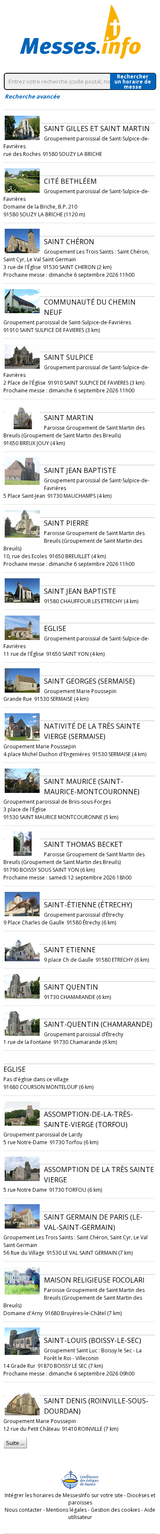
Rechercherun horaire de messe (132, 81)
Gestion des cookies (115, 1509)
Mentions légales (66, 1509)
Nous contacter (23, 1509)
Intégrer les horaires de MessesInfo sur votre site (64, 1495)
